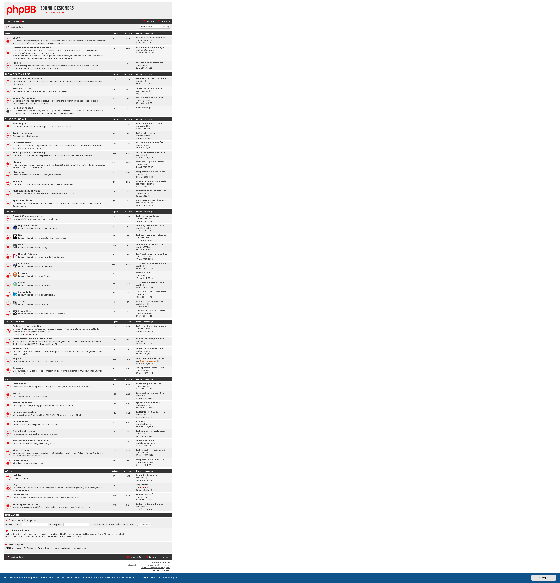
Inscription (30, 520)
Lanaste (143, 370)
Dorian (142, 487)
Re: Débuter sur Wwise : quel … (150, 348)
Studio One (24, 311)
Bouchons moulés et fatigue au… (152, 200)
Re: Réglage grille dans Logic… (150, 244)
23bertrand (144, 424)
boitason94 (144, 164)
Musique (17, 181)
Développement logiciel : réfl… (150, 368)
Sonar (21, 301)
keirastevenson (146, 443)
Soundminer (32, 334)
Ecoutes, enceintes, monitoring (31, 440)
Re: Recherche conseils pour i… (151, 450)
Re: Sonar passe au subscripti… (151, 301)
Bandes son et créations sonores (32, 47)
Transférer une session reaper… (151, 282)
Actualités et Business (17, 74)
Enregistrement (22, 142)
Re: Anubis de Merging (147, 475)
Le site (8, 471)
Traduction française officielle (152, 568)
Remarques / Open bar (26, 504)
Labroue (143, 304)
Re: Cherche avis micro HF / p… (151, 393)
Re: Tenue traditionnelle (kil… (150, 142)
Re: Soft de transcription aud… (151, 326)
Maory (142, 65)
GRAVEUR (140, 421)
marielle (143, 145)
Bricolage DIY (20, 383)
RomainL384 (145, 203)
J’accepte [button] (543, 578)
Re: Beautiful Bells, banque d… (150, 338)
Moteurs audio (21, 348)
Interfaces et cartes (24, 412)
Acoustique (19, 123)
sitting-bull (144, 228)
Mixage (17, 162)
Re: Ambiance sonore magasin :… (152, 47)
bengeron (143, 405)
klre (140, 266)
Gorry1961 (143, 247)
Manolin (143, 386)
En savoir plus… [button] (171, 577)
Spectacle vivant (22, 200)
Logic (21, 244)
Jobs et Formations (24, 98)
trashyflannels (145, 50)
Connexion (15, 520)
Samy (142, 275)
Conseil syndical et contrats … (151, 88)
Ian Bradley (166, 562)
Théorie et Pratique (15, 119)
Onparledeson (145, 184)
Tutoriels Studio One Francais (150, 311)
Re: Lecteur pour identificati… (150, 383)
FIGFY (141, 294)
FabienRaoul (145, 462)
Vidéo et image (21, 450)
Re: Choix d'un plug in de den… (151, 358)
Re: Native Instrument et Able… (151, 235)
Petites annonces (23, 107)
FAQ (15, 484)
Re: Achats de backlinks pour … (151, 62)
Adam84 (143, 81)
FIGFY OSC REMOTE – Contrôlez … (152, 292)
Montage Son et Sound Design (30, 152)
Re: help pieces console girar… (150, 431)
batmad (143, 193)
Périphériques (21, 421)
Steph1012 (143, 452)
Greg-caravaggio (147, 361)
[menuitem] (23, 21)
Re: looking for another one (149, 504)
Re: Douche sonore (145, 440)
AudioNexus (144, 40)
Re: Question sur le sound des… (151, 172)
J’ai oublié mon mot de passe (104, 524)
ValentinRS (144, 237)
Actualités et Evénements (28, 78)
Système (18, 368)
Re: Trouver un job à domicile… (151, 98)
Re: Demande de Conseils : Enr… (151, 190)
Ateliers (9, 33)
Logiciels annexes (14, 321)
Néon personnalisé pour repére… (152, 78)
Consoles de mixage (24, 431)
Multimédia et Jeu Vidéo (27, 190)
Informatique (20, 460)
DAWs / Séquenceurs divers (28, 216)
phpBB (142, 565)
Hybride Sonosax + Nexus (148, 402)
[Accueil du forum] (21, 10)
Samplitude (24, 292)
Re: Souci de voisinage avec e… (151, 152)
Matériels (10, 379)
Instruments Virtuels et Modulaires (33, 338)
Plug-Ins (17, 358)
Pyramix (22, 273)
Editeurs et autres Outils (27, 326)
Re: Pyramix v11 (143, 273)
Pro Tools (23, 263)
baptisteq (143, 351)
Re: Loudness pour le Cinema (150, 162)
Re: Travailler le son (145, 133)
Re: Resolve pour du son (147, 216)
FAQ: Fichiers (142, 484)
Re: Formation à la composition (151, 181)
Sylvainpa (143, 91)
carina (142, 155)
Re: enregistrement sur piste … (151, 225)
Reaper (22, 282)
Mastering (18, 172)
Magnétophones (22, 402)
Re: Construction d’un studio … (151, 123)
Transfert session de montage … (152, 263)
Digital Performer (28, 225)
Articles (17, 475)
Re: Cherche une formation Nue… (152, 254)
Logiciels (10, 211)
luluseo (142, 414)
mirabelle (143, 135)
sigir (141, 433)
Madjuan (143, 100)
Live (20, 235)
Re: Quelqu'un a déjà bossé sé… (151, 460)
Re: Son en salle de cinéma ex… (151, 37)
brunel (142, 395)
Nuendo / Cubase (28, 254)
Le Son (16, 37)
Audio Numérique (23, 133)
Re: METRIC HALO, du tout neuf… (151, 412)
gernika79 (143, 126)
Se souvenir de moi (128, 524)
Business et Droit (22, 88)
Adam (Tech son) (144, 494)
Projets (17, 62)
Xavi (141, 341)
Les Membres (20, 494)
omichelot (143, 218)
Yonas (142, 506)
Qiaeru (168, 568)
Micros (16, 393)
